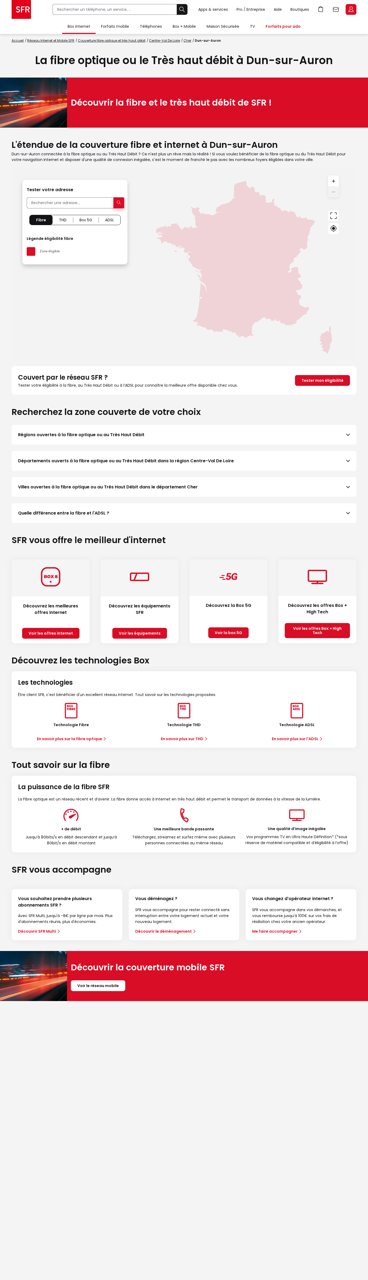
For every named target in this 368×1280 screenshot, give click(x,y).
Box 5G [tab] (85, 220)
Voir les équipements (140, 633)
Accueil (18, 40)
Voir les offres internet (51, 633)
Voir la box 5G (228, 632)
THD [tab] (63, 220)
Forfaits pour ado (283, 26)
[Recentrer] (333, 215)
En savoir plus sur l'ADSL (295, 738)
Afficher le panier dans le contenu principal (320, 9)
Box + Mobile (184, 26)
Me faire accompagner (275, 931)
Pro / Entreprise (251, 9)
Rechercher (182, 9)
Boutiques (299, 9)
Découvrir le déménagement (163, 931)
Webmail (335, 9)
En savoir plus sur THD (182, 738)
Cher (187, 40)
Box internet (79, 26)
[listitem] (184, 435)
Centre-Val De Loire (164, 40)
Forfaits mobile (115, 26)
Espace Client (351, 9)
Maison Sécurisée (223, 26)
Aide (278, 9)
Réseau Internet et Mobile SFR (50, 40)
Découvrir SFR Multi (37, 931)
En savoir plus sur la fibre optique (69, 738)
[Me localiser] (333, 228)
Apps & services (213, 9)
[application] (184, 264)
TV (252, 26)
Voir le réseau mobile (98, 985)
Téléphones (151, 26)
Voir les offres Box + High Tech (317, 630)
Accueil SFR (21, 9)
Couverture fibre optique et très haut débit (111, 40)
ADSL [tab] (109, 220)
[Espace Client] (350, 9)
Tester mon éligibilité (322, 380)
